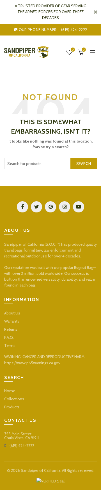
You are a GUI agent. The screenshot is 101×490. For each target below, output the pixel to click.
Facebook (22, 206)
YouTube (78, 206)
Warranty (11, 321)
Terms (9, 345)
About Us (12, 313)
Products (12, 406)
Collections (14, 398)
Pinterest (50, 206)
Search (83, 163)
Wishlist (73, 49)
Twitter (36, 206)
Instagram (64, 206)
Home (9, 390)
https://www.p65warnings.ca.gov (32, 362)
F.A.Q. (9, 337)
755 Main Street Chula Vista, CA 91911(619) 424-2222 (21, 439)
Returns (10, 329)
